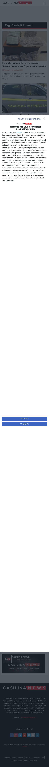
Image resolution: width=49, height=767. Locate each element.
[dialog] (24, 383)
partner (19, 132)
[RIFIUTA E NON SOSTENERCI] (45, 119)
